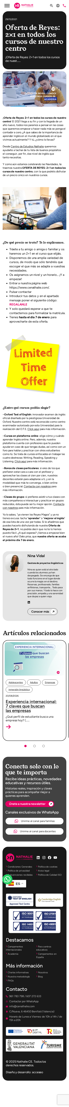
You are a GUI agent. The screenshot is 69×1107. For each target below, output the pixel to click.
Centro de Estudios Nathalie (27, 146)
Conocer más (40, 611)
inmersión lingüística (19, 689)
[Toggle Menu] (7, 5)
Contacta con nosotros (37, 486)
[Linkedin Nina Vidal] (28, 602)
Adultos (34, 682)
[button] (8, 726)
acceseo (37, 1072)
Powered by (12, 887)
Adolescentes (16, 682)
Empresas (50, 682)
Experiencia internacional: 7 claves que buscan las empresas (31, 706)
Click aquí (33, 429)
